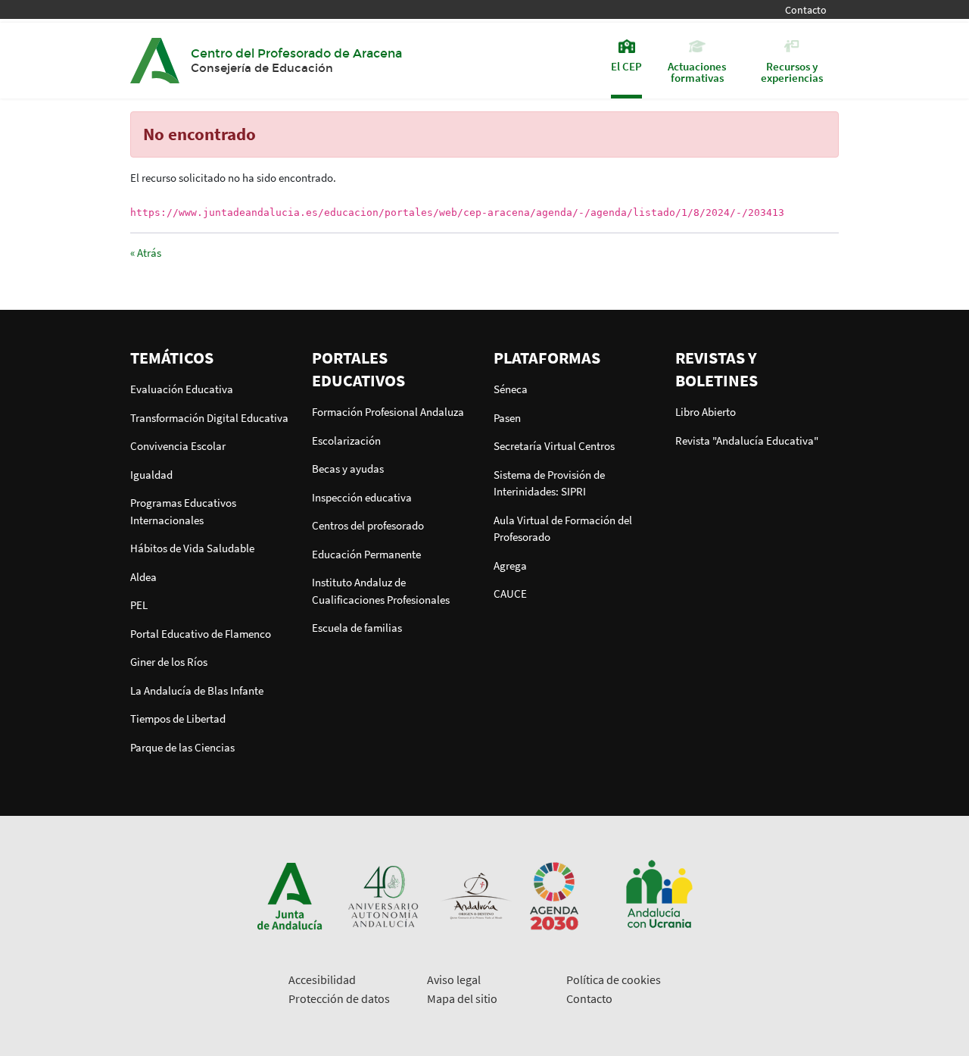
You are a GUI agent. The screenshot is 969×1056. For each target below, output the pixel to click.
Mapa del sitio (462, 998)
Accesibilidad (322, 979)
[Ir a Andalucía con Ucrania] (658, 895)
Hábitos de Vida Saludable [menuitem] (192, 548)
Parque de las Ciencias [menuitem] (182, 747)
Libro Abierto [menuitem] (705, 412)
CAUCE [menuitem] (510, 593)
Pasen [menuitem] (507, 418)
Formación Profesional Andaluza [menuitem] (388, 412)
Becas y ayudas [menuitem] (348, 468)
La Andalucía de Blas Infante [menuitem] (196, 690)
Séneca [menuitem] (511, 389)
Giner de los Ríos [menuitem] (168, 662)
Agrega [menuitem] (510, 565)
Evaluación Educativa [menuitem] (181, 389)
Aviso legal (454, 979)
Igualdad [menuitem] (151, 474)
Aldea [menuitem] (143, 577)
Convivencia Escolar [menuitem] (178, 446)
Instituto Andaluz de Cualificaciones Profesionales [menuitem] (381, 591)
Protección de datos (339, 998)
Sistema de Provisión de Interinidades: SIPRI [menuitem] (549, 483)
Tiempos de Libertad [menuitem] (178, 718)
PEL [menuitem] (139, 605)
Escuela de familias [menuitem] (357, 627)
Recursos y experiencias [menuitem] (792, 71)
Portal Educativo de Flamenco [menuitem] (200, 633)
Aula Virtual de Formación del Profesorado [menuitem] (563, 529)
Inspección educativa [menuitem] (362, 497)
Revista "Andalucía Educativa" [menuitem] (746, 440)
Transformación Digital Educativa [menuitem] (209, 418)
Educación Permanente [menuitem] (366, 554)
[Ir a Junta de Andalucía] (289, 895)
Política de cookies (613, 979)
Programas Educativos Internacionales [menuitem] (183, 511)
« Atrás (145, 252)
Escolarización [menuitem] (346, 440)
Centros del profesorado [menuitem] (368, 525)
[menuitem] (212, 357)
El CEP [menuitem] (626, 65)
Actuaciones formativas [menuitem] (697, 71)
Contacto (806, 10)
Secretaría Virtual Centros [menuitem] (554, 446)
